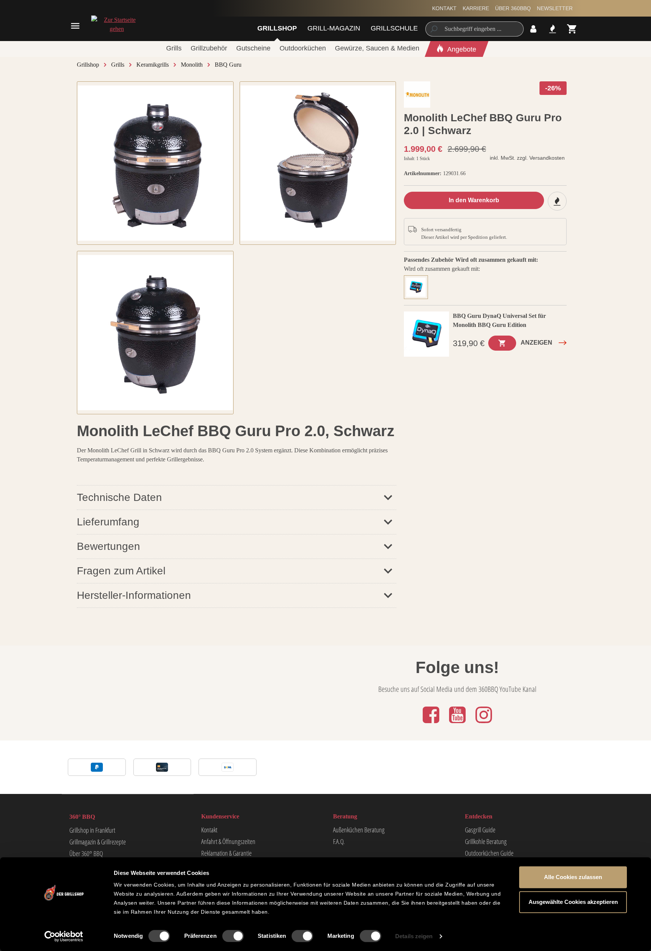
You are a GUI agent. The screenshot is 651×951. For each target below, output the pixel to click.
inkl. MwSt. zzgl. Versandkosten (527, 158)
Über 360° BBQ (86, 853)
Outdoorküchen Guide (489, 853)
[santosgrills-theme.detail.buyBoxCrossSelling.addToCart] (502, 343)
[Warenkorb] (572, 29)
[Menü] (75, 26)
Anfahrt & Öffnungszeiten (228, 841)
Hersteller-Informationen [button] (134, 595)
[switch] (233, 936)
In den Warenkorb (474, 200)
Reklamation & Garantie (226, 853)
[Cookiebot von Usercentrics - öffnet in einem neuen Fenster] (64, 936)
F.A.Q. (339, 841)
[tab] (418, 286)
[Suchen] (433, 29)
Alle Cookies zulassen (573, 877)
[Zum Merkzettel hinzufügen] (557, 201)
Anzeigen (536, 342)
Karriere (476, 8)
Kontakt (444, 8)
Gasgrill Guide (480, 829)
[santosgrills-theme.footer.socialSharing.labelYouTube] (458, 724)
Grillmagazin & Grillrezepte (97, 841)
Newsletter (555, 8)
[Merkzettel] (552, 29)
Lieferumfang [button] (108, 522)
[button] (236, 546)
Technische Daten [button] (119, 497)
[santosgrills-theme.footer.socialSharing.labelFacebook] (432, 724)
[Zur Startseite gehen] (116, 24)
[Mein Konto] (533, 29)
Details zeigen (413, 936)
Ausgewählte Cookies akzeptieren (573, 902)
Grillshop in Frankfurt (92, 830)
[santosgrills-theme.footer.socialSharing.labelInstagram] (483, 724)
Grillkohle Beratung (486, 841)
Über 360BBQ (513, 8)
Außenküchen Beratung (359, 829)
